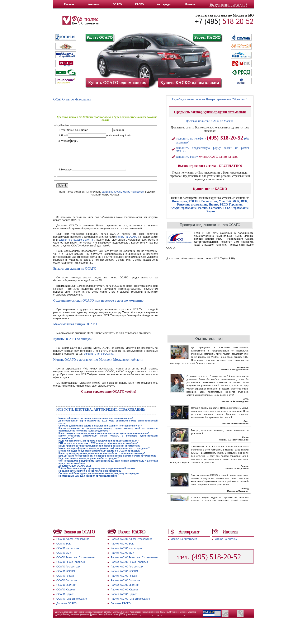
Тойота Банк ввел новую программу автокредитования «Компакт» (96, 468)
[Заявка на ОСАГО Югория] (65, 37)
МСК (235, 201)
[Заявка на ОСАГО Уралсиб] (241, 37)
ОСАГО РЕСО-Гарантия (70, 562)
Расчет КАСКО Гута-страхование (130, 598)
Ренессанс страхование (192, 204)
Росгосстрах (209, 201)
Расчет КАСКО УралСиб (125, 585)
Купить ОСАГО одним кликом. (218, 156)
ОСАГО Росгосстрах (68, 566)
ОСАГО (117, 4)
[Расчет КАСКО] (207, 37)
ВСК (244, 201)
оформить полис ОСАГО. (99, 353)
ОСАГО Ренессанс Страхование (75, 557)
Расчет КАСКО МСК (122, 552)
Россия (202, 207)
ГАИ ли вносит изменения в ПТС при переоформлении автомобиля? (98, 443)
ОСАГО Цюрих (65, 594)
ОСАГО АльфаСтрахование (72, 539)
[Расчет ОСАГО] (100, 38)
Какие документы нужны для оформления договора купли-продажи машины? (103, 433)
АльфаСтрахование (184, 207)
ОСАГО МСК (63, 552)
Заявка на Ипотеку (226, 539)
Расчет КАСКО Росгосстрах (127, 566)
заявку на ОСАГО (126, 236)
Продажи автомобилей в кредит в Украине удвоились (89, 471)
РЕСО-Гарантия (231, 204)
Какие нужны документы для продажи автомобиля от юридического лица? (101, 453)
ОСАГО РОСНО (65, 571)
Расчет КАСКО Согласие (125, 580)
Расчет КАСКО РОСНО (124, 571)
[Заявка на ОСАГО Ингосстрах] (65, 54)
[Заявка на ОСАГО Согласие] (241, 46)
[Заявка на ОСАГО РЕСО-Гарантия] (241, 72)
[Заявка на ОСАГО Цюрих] (241, 81)
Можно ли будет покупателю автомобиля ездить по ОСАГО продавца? (99, 450)
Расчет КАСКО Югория (124, 589)
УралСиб (225, 201)
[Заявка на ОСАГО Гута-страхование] (65, 72)
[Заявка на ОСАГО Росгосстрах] (65, 46)
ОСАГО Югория (65, 589)
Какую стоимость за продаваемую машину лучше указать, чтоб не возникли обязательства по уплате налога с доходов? (108, 429)
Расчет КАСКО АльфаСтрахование (131, 539)
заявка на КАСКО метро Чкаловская (123, 191)
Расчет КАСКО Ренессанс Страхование (134, 557)
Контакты (93, 4)
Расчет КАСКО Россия (124, 575)
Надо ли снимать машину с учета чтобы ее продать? (88, 458)
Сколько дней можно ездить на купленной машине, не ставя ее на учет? (100, 425)
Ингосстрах (179, 201)
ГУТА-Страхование (236, 207)
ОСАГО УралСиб (66, 585)
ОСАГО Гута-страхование (71, 598)
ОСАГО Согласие (66, 580)
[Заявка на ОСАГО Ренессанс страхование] (65, 81)
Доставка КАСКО (121, 603)
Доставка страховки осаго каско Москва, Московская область (83, 612)
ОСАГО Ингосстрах (67, 548)
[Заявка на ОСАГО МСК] (241, 64)
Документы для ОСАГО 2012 (74, 465)
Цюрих (213, 204)
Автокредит (164, 4)
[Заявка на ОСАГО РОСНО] (65, 63)
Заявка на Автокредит (184, 539)
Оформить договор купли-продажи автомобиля (210, 112)
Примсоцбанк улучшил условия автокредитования (87, 476)
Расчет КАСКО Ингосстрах (126, 548)
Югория (210, 211)
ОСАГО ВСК (63, 543)
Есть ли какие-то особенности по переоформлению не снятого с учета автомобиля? (107, 455)
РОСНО (194, 201)
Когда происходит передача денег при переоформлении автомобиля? (99, 445)
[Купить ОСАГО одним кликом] (117, 83)
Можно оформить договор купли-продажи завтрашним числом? (95, 418)
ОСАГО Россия (65, 575)
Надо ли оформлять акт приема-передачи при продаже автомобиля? (98, 440)
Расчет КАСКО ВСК (122, 543)
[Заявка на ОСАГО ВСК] (241, 55)
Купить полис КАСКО (210, 188)
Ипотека (190, 4)
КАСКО (139, 4)
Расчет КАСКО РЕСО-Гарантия (129, 562)
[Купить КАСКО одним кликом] (189, 83)
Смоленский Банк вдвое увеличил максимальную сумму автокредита (98, 473)
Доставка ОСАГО (66, 603)
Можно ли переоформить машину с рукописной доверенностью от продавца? (104, 448)
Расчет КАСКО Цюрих (124, 594)
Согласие (215, 207)
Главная (69, 4)
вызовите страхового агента (76, 239)
